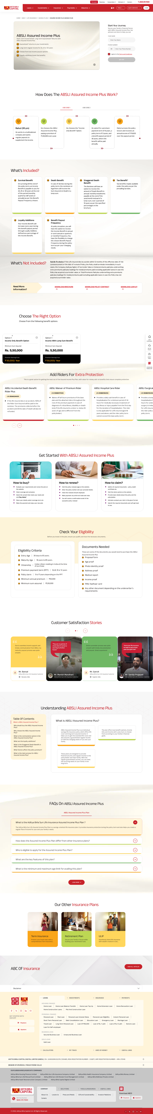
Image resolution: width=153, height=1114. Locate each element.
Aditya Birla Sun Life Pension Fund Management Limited (64, 1077)
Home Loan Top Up (86, 1006)
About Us (84, 8)
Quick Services (133, 8)
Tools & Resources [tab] (88, 1089)
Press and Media (68, 1095)
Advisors (120, 2)
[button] (19, 425)
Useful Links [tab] (105, 1089)
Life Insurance (32, 18)
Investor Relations (104, 1095)
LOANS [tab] (45, 998)
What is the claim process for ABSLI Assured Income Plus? (26, 754)
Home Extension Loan (104, 1006)
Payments (71, 8)
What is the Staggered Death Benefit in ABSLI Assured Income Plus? (27, 745)
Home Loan (48, 1006)
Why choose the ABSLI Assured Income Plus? (27, 732)
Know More (69, 943)
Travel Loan (48, 1024)
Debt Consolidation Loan (74, 1020)
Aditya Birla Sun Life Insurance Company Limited (57, 1074)
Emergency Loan (108, 1020)
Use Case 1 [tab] (66, 107)
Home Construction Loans (53, 1009)
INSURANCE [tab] (100, 998)
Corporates (111, 2)
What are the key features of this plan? (35, 859)
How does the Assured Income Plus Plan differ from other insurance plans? (53, 840)
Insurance (57, 8)
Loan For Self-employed (52, 1027)
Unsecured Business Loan (73, 1035)
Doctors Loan (130, 1024)
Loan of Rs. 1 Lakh (99, 1024)
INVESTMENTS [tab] (74, 998)
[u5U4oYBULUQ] (135, 659)
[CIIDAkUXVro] (64, 659)
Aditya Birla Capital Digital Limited (63, 1080)
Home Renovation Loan (124, 1006)
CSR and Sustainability (86, 1095)
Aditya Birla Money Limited (124, 1074)
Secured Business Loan (52, 1035)
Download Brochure (64, 287)
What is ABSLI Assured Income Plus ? (25, 722)
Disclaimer (17, 988)
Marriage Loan (123, 1020)
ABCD (23, 18)
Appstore (23, 1029)
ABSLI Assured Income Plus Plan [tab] (76, 813)
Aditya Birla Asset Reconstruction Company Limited (29, 1080)
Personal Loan (49, 1017)
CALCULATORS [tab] (48, 1050)
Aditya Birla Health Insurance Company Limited (95, 1074)
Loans (29, 8)
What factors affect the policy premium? (28, 750)
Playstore (23, 1023)
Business (102, 2)
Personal (94, 2)
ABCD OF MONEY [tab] (101, 1050)
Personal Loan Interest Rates (78, 1017)
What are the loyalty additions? (25, 741)
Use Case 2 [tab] (86, 107)
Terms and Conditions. (125, 54)
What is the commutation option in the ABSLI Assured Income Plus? (27, 737)
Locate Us (55, 1095)
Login (146, 8)
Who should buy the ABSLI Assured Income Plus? (28, 726)
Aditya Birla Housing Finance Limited (24, 1074)
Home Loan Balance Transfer (66, 1006)
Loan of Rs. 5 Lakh (115, 1024)
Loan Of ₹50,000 (83, 1024)
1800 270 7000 (144, 2)
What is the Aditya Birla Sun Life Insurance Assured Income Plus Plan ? (50, 822)
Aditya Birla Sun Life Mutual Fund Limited (25, 1077)
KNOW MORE (35, 943)
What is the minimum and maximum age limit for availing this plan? (49, 868)
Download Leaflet (129, 287)
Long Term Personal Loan (65, 1024)
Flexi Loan (61, 1017)
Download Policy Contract (97, 287)
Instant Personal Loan (121, 1017)
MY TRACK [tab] (73, 1050)
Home (18, 18)
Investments (42, 8)
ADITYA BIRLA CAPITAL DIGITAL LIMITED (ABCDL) (66, 1059)
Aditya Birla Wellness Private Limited (101, 1077)
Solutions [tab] (65, 1089)
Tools (119, 8)
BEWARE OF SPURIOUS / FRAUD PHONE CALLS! (25, 1065)
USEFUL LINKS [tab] (127, 1050)
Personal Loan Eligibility (101, 1017)
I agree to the (121, 54)
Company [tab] (44, 1089)
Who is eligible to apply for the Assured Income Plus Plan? (44, 850)
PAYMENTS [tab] (126, 998)
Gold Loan (47, 1042)
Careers (129, 2)
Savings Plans (43, 18)
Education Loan (92, 1020)
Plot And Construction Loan (75, 1009)
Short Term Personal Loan (53, 1020)
